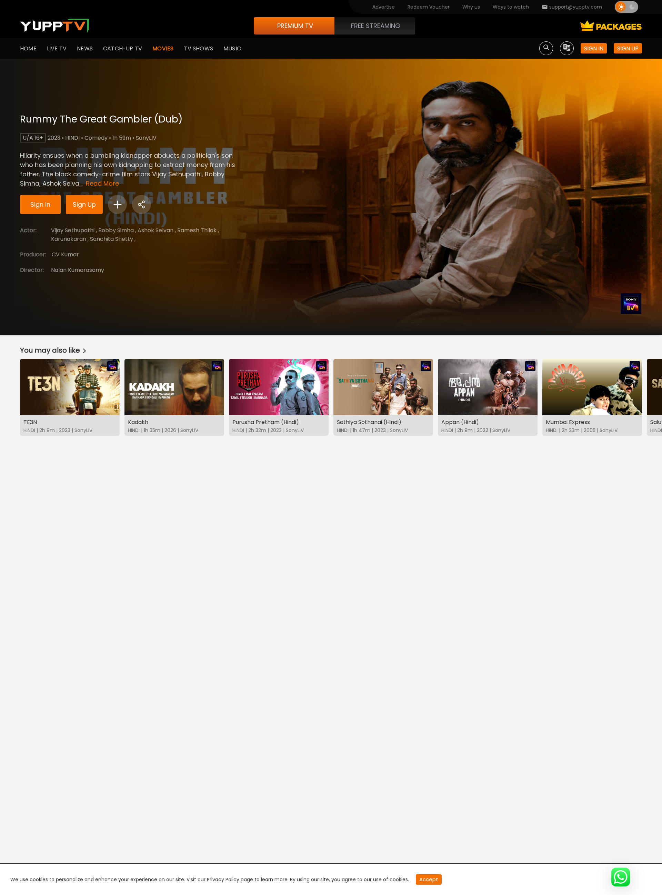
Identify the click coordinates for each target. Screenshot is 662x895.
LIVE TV (57, 48)
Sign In (40, 204)
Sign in (593, 48)
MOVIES (162, 48)
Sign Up (84, 204)
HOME (28, 48)
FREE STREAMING (375, 25)
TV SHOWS (198, 48)
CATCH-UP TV (122, 48)
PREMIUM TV (295, 25)
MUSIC (232, 48)
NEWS (85, 48)
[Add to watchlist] (117, 204)
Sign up (628, 48)
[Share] (141, 204)
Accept (428, 879)
